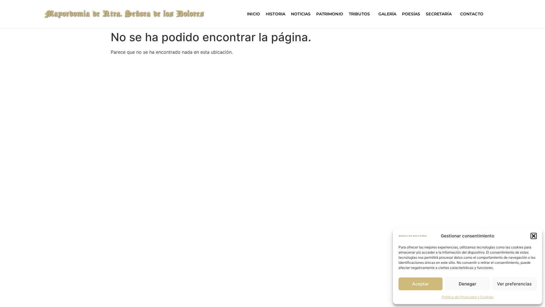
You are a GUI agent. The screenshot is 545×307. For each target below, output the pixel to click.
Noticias (301, 13)
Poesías (411, 13)
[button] (533, 236)
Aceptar (420, 284)
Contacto (471, 13)
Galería (387, 13)
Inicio (253, 13)
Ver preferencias (514, 284)
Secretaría (439, 13)
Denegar (467, 284)
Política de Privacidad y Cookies (467, 297)
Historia (275, 13)
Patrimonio (329, 13)
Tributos (359, 13)
